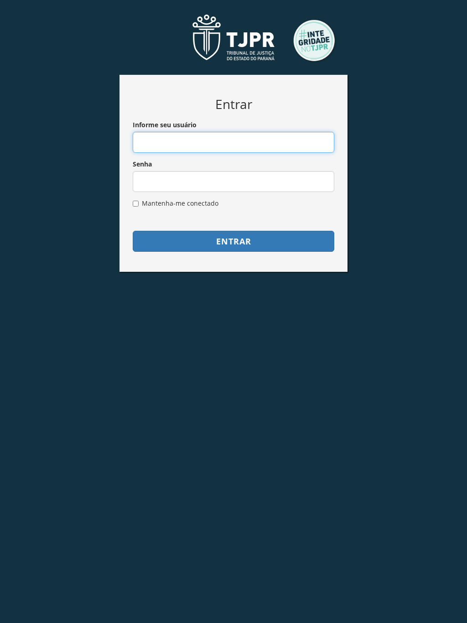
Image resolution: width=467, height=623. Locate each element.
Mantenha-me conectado (180, 203)
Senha (142, 164)
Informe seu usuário (165, 124)
